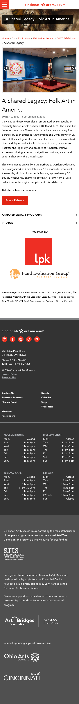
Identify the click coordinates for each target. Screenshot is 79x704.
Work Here (47, 407)
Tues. (7, 442)
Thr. (6, 450)
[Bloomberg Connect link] (4, 339)
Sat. (6, 457)
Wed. (7, 446)
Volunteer (7, 411)
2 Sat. (47, 495)
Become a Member (12, 398)
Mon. (7, 439)
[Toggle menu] (4, 4)
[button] (7, 68)
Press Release (15, 200)
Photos (7, 223)
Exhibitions (24, 38)
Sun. (6, 461)
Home (5, 38)
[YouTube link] (37, 339)
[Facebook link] (12, 339)
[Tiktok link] (29, 339)
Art (13, 38)
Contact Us (8, 393)
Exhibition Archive (43, 38)
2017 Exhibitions (66, 38)
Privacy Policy (9, 374)
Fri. (5, 453)
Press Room (8, 416)
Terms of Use (9, 378)
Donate (45, 393)
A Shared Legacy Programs (22, 215)
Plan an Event (9, 402)
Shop (44, 402)
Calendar (46, 398)
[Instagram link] (21, 339)
